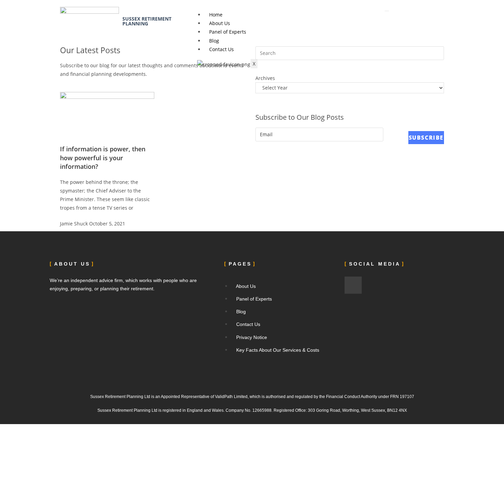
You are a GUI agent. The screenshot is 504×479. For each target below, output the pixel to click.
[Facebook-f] (353, 285)
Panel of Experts (227, 31)
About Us (219, 23)
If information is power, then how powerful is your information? (102, 157)
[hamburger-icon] (386, 11)
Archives (265, 78)
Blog (214, 40)
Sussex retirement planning (146, 21)
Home (216, 14)
